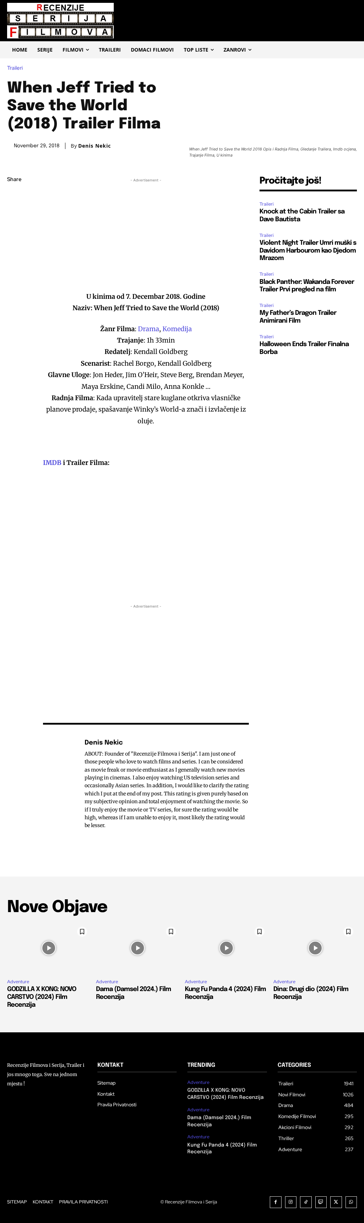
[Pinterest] (14, 230)
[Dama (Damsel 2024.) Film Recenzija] (138, 948)
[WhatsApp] (14, 247)
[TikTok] (306, 1202)
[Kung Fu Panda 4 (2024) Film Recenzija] (226, 948)
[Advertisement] (146, 234)
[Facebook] (14, 197)
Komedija (177, 329)
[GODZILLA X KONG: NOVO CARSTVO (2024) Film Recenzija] (49, 948)
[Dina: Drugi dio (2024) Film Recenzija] (315, 948)
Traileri (15, 68)
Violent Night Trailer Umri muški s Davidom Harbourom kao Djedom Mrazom (307, 250)
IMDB (52, 463)
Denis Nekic (94, 146)
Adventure (18, 982)
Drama (148, 329)
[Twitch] (321, 1202)
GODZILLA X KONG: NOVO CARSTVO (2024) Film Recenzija (41, 997)
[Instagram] (291, 1202)
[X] (14, 213)
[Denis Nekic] (60, 784)
